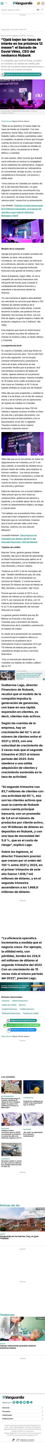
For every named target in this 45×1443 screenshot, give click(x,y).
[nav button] (2, 3)
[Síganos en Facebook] (14, 1402)
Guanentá (5, 1159)
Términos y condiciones (26, 1431)
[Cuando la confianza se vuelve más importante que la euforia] (33, 1087)
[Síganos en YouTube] (24, 1402)
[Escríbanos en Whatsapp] (31, 1402)
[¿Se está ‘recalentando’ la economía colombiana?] (33, 1119)
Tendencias (28, 1098)
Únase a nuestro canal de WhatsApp (23, 1025)
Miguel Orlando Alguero (21, 121)
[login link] (42, 3)
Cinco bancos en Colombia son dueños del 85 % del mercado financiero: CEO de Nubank (19, 538)
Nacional (23, 29)
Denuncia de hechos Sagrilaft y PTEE (25, 1435)
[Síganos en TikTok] (27, 1402)
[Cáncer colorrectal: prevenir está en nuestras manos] (22, 1329)
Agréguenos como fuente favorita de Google (22, 74)
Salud (2, 1343)
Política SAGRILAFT (10, 1433)
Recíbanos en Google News (23, 1030)
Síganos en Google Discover (23, 1020)
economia (14, 29)
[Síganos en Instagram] (21, 1402)
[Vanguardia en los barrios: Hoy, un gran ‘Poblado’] (22, 1219)
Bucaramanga (7, 1096)
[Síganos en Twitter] (17, 1402)
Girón (2, 1234)
